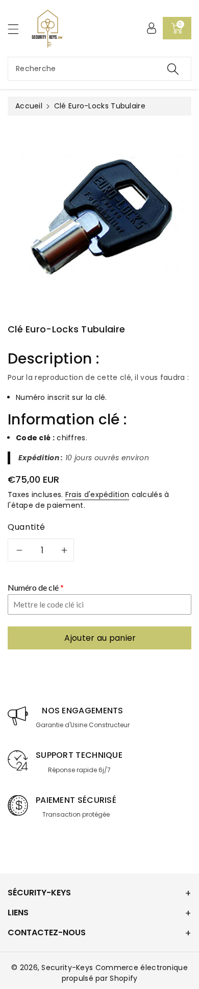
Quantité (26, 527)
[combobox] (99, 68)
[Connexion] (151, 28)
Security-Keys (67, 967)
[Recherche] (173, 68)
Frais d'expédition (97, 494)
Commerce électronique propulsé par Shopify (125, 972)
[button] (18, 29)
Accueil (28, 106)
